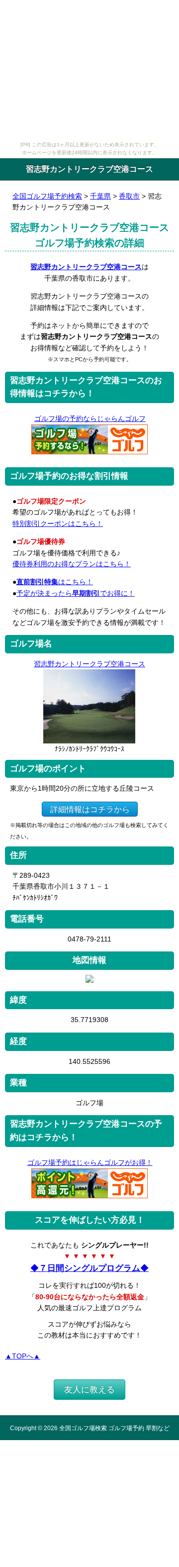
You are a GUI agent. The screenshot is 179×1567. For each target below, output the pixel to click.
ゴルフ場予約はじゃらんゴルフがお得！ (90, 1162)
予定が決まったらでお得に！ (75, 593)
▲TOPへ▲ (22, 1356)
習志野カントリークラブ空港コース (86, 267)
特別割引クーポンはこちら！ (57, 523)
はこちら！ (54, 582)
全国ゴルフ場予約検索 (47, 196)
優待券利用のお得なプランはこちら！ (71, 564)
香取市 (129, 196)
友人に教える (89, 1389)
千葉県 (100, 196)
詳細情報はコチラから (90, 809)
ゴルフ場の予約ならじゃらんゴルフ (90, 418)
